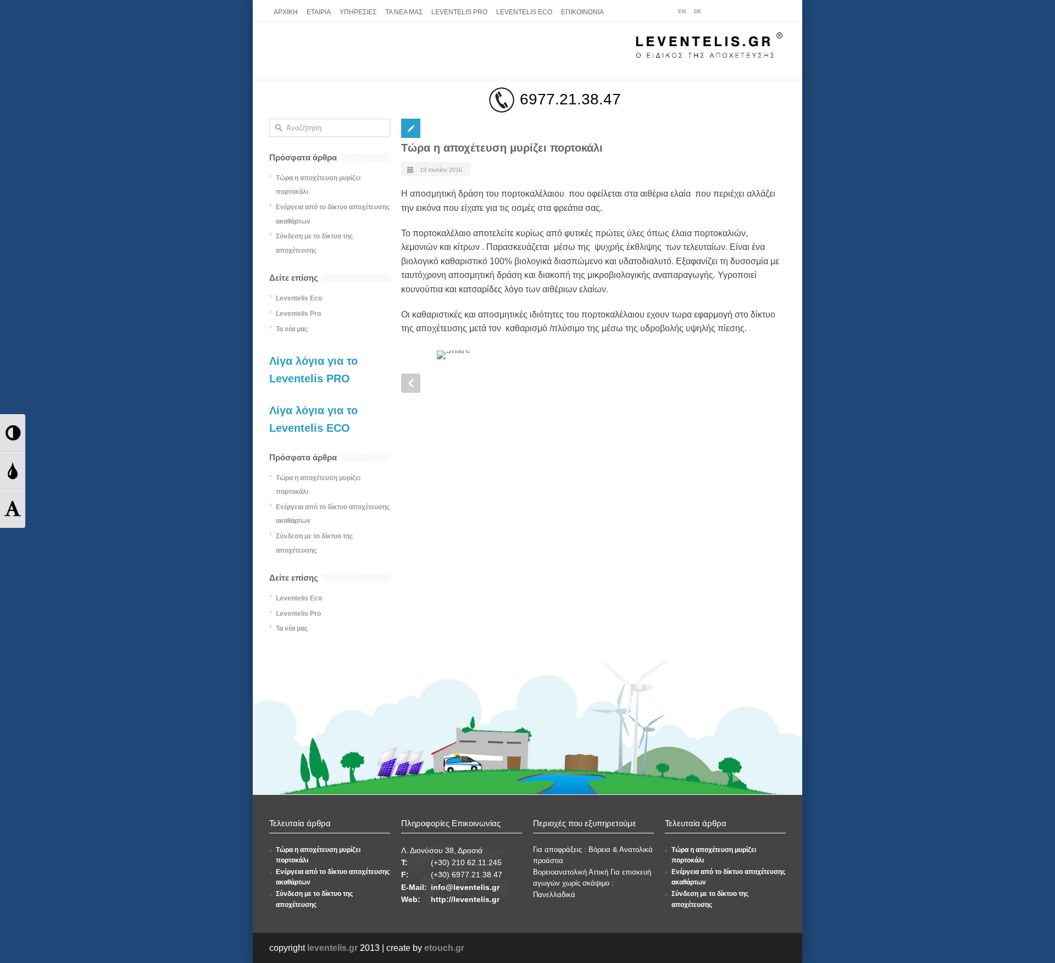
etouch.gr (444, 948)
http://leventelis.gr (465, 899)
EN (682, 11)
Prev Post (410, 383)
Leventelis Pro (298, 314)
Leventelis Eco (299, 298)
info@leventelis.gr (465, 887)
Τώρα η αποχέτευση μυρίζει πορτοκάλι (502, 148)
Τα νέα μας (292, 329)
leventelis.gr (332, 948)
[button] (12, 433)
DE (698, 11)
